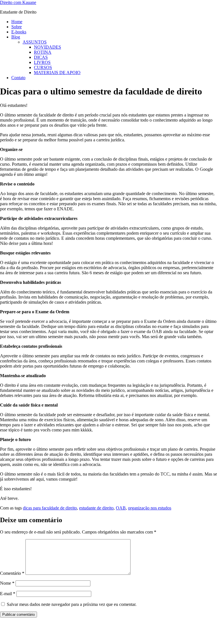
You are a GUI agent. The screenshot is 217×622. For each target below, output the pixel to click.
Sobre (16, 26)
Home (16, 21)
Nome (7, 583)
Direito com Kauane (18, 2)
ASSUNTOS (35, 42)
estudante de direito (96, 508)
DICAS (41, 57)
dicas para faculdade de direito (50, 508)
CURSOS (43, 67)
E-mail (7, 593)
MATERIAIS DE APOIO (57, 72)
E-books (18, 31)
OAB (121, 508)
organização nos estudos (149, 508)
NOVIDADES (47, 47)
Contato (18, 77)
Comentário (12, 573)
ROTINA (42, 52)
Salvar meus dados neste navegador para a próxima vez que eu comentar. (71, 604)
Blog (15, 36)
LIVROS (42, 62)
